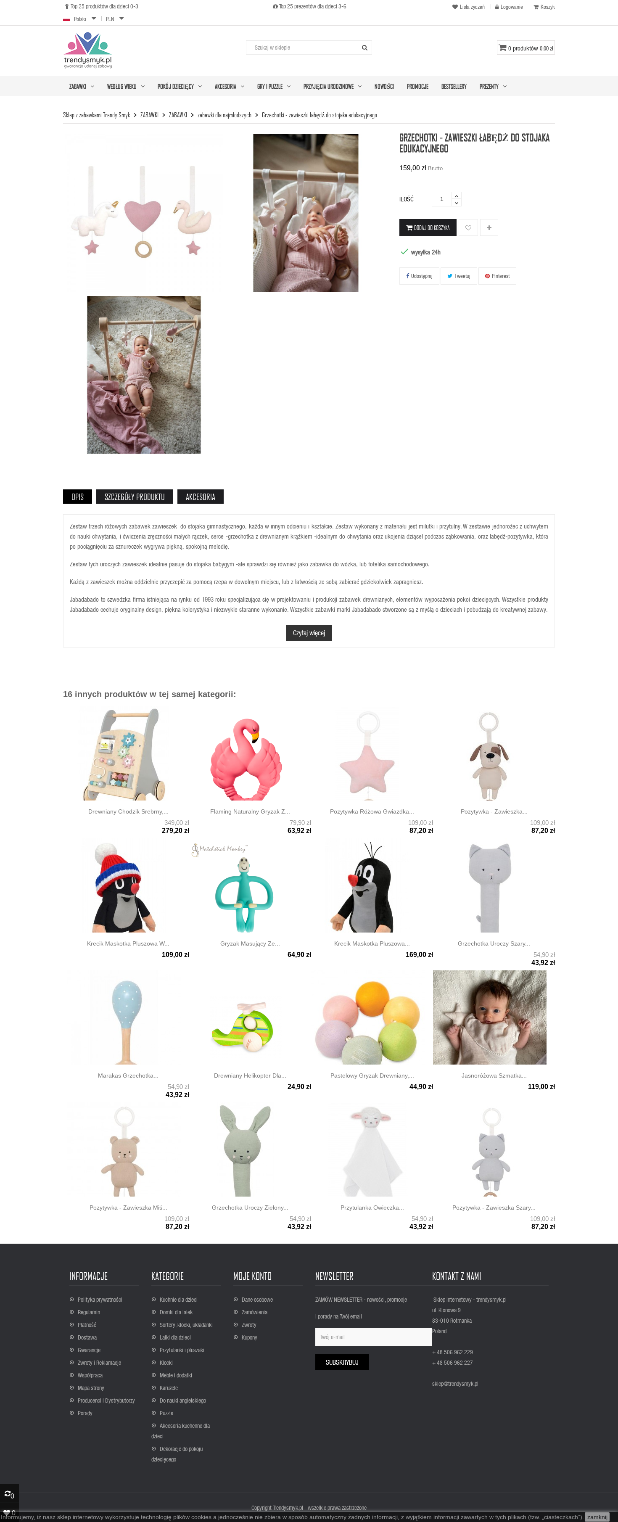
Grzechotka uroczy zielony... (250, 1207)
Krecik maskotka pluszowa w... (128, 943)
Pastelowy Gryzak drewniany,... (372, 1075)
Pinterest (501, 275)
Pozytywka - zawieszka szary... (494, 1207)
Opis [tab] (77, 496)
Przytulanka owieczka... (372, 1207)
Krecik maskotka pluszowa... (372, 943)
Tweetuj (462, 275)
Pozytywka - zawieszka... (494, 811)
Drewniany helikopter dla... (250, 1075)
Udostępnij (422, 275)
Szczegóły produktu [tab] (135, 496)
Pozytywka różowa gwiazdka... (372, 811)
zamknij (597, 1517)
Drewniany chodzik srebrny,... (128, 811)
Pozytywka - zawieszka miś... (128, 1207)
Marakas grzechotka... (128, 1075)
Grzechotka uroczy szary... (494, 943)
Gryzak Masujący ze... (250, 943)
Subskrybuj (342, 1362)
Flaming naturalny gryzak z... (250, 811)
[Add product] (489, 228)
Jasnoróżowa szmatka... (494, 1075)
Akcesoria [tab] (200, 496)
